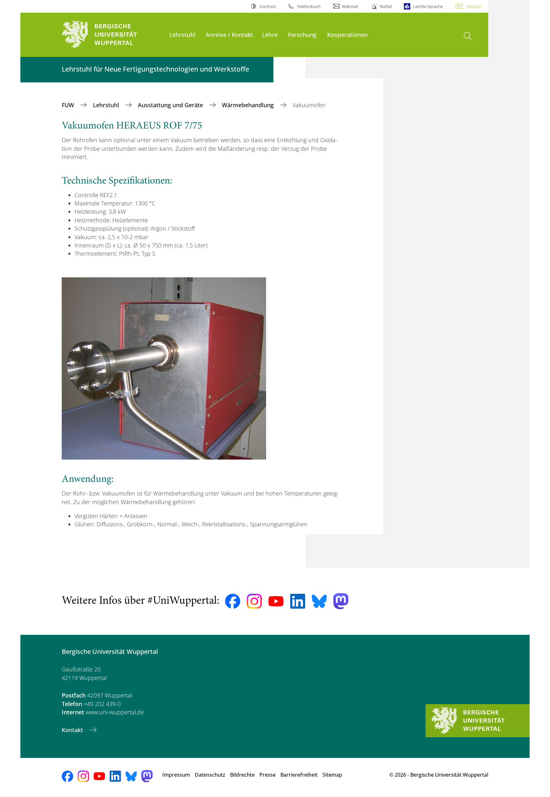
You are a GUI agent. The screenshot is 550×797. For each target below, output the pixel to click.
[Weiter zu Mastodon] (341, 601)
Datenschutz (210, 774)
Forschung (302, 34)
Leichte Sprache (428, 6)
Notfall (385, 6)
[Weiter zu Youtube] (276, 601)
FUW (69, 105)
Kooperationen (347, 34)
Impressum (176, 774)
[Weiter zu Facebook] (232, 601)
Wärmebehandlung (248, 105)
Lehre (270, 34)
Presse (267, 774)
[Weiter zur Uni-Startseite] (112, 35)
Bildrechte (242, 774)
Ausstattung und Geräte (171, 105)
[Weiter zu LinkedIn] (297, 601)
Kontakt (73, 730)
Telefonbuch (309, 6)
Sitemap (332, 774)
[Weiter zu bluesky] (319, 601)
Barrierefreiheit (299, 774)
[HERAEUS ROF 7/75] (164, 368)
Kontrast (267, 6)
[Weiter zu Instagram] (254, 601)
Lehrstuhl (182, 34)
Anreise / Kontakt (229, 34)
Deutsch (474, 6)
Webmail (350, 6)
